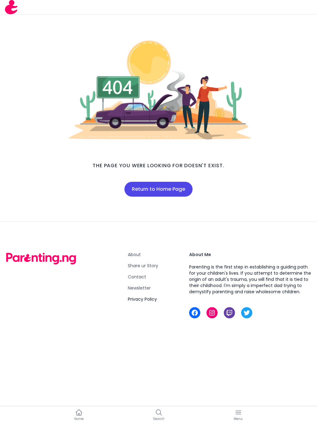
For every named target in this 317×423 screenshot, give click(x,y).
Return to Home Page (158, 189)
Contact (137, 277)
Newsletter (139, 288)
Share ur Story (143, 266)
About (134, 254)
